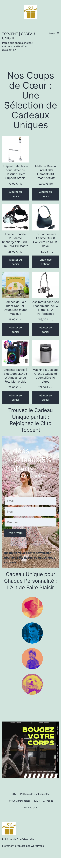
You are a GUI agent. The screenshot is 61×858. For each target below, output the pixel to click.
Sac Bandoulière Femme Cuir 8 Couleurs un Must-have (45, 240)
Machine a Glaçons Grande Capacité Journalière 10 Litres (45, 375)
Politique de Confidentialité (18, 839)
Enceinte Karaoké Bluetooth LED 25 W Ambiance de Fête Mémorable (15, 375)
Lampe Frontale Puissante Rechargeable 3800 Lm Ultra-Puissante (15, 240)
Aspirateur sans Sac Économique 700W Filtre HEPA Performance (45, 307)
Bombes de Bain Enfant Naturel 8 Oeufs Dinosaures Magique (15, 307)
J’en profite (15, 533)
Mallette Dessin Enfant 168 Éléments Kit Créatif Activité (45, 172)
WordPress (37, 845)
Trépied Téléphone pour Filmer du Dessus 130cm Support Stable (15, 172)
